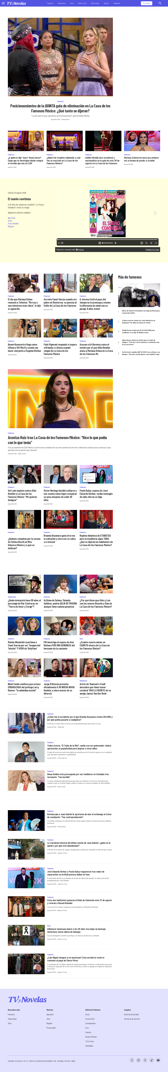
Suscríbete (146, 3)
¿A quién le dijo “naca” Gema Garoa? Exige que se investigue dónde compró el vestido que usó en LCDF (25, 160)
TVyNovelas (61, 727)
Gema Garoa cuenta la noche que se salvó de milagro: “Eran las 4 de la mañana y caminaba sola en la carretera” (140, 342)
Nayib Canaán (22, 453)
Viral (71, 3)
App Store (11, 217)
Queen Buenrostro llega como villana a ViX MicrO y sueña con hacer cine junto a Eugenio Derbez (24, 347)
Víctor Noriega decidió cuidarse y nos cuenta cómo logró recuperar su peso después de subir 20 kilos (60, 495)
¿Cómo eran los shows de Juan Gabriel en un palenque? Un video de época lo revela (138, 321)
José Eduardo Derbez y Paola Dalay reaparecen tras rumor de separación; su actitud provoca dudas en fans (75, 873)
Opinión (106, 3)
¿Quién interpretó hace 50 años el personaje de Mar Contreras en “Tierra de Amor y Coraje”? (24, 603)
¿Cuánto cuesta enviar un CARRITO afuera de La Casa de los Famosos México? (95, 645)
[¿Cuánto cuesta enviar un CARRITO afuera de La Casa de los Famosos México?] (96, 626)
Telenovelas (61, 3)
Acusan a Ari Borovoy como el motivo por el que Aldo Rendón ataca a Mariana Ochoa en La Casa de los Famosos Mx (96, 349)
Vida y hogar (95, 3)
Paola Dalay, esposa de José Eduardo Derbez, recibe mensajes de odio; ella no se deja (96, 493)
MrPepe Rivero (66, 119)
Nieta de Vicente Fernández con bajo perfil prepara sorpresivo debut (141, 312)
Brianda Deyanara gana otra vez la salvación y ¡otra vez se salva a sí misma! (59, 538)
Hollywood (117, 3)
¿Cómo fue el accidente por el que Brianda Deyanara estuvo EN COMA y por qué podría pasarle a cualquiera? (80, 718)
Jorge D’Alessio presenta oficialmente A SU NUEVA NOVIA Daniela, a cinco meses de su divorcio (59, 688)
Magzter (11, 226)
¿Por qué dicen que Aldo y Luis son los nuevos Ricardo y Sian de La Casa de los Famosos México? (96, 603)
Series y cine (82, 3)
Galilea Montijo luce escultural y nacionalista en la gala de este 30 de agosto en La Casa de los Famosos (102, 160)
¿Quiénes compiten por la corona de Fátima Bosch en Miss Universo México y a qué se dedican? (24, 543)
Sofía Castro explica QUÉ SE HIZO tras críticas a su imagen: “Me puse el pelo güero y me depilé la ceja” (141, 353)
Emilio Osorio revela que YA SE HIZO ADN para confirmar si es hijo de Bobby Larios (138, 331)
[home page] (16, 3)
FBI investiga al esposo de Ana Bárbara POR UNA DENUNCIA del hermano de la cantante (59, 645)
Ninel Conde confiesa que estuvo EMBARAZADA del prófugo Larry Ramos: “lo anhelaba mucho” (24, 687)
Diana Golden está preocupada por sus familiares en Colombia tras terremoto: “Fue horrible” (78, 776)
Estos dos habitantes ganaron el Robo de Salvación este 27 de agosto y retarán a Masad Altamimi (79, 902)
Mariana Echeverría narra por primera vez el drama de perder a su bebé (141, 159)
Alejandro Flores (62, 853)
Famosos (50, 3)
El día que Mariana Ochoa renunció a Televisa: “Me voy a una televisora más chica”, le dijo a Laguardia (24, 304)
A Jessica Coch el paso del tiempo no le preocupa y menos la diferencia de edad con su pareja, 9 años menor (95, 304)
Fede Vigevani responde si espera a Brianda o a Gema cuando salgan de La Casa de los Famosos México (60, 349)
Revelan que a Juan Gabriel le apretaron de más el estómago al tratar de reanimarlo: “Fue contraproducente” (79, 816)
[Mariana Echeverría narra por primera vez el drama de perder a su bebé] (142, 141)
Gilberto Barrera (62, 758)
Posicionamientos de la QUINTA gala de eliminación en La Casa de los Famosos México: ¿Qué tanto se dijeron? (60, 108)
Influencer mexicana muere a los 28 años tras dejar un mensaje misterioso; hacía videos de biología (76, 930)
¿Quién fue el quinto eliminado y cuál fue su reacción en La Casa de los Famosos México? (63, 160)
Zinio (10, 220)
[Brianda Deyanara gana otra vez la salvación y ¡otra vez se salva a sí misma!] (60, 519)
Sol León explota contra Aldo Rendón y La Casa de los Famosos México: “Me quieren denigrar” (22, 495)
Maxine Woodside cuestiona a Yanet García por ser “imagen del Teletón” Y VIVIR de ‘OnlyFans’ (24, 645)
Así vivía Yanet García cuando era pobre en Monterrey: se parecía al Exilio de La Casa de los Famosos (60, 302)
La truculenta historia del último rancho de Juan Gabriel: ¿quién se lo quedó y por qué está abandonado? (79, 844)
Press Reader (13, 223)
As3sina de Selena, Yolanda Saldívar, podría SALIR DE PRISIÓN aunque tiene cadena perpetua (60, 603)
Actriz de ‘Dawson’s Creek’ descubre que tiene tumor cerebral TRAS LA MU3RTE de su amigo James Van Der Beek (95, 688)
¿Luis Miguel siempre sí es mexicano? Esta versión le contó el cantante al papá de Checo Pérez (75, 959)
